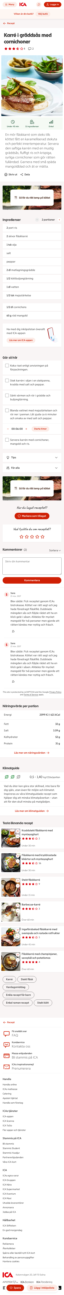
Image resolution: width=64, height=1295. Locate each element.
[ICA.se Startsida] (23, 5)
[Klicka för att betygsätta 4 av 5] (37, 536)
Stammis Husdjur (11, 1152)
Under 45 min (13, 126)
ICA (5, 1170)
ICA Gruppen (9, 1180)
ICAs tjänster (10, 1110)
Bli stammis (8, 1143)
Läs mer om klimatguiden (30, 810)
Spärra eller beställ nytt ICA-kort (19, 1253)
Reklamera (8, 1244)
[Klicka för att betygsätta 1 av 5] (21, 536)
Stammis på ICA (12, 1138)
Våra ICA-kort (9, 1162)
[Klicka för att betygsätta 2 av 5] (26, 536)
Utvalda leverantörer (13, 1203)
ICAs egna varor (11, 1175)
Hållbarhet (9, 1220)
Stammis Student (11, 1148)
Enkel (51, 126)
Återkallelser (9, 1248)
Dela (27, 174)
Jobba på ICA (9, 1212)
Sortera (53, 550)
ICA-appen (8, 1116)
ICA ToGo (7, 1125)
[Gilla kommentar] (13, 631)
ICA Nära (7, 1184)
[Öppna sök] (38, 4)
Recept (11, 23)
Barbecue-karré (31, 904)
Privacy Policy (55, 692)
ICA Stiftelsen (9, 1225)
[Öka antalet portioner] (59, 220)
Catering (7, 1093)
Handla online (10, 1084)
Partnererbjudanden (13, 1157)
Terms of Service (31, 694)
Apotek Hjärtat (10, 1098)
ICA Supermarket (11, 1189)
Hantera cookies (11, 1261)
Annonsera (8, 1207)
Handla (7, 1079)
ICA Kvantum (9, 1193)
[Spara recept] (18, 831)
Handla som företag (13, 1102)
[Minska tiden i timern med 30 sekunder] (8, 429)
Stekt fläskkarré (31, 879)
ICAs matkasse (10, 1089)
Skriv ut (13, 174)
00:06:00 (17, 428)
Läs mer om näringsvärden (29, 752)
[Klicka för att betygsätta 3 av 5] (32, 536)
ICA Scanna (8, 1121)
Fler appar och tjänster (14, 1130)
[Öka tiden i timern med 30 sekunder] (26, 429)
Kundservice (10, 1238)
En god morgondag (12, 1230)
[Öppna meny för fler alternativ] (18, 836)
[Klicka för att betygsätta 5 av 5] (42, 536)
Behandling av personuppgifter (18, 1257)
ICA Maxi (7, 1198)
